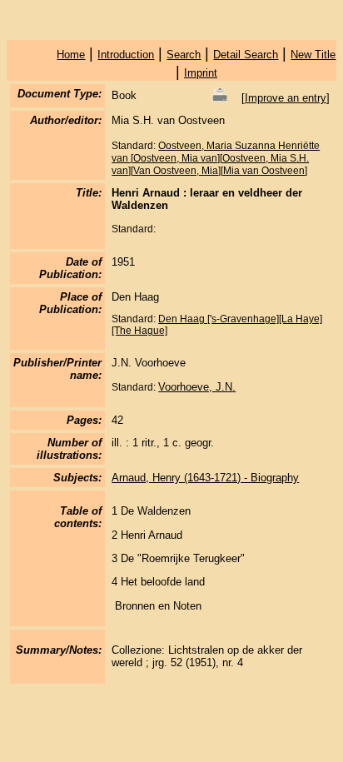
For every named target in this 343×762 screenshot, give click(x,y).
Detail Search (245, 54)
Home (71, 54)
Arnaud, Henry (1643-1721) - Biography (205, 477)
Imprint (200, 73)
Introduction (125, 54)
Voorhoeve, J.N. (197, 387)
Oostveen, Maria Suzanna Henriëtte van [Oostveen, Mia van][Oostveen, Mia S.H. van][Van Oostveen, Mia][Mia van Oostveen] (216, 158)
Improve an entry (285, 98)
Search (184, 54)
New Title (313, 54)
